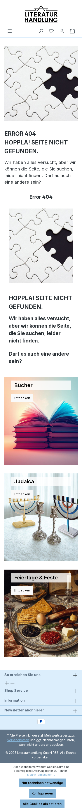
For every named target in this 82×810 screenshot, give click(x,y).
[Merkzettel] (51, 31)
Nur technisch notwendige (42, 783)
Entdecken (22, 398)
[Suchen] (41, 31)
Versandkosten (18, 740)
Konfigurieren (42, 793)
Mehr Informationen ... (41, 774)
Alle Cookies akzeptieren (42, 804)
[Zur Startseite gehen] (41, 14)
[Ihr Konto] (62, 31)
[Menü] (9, 31)
